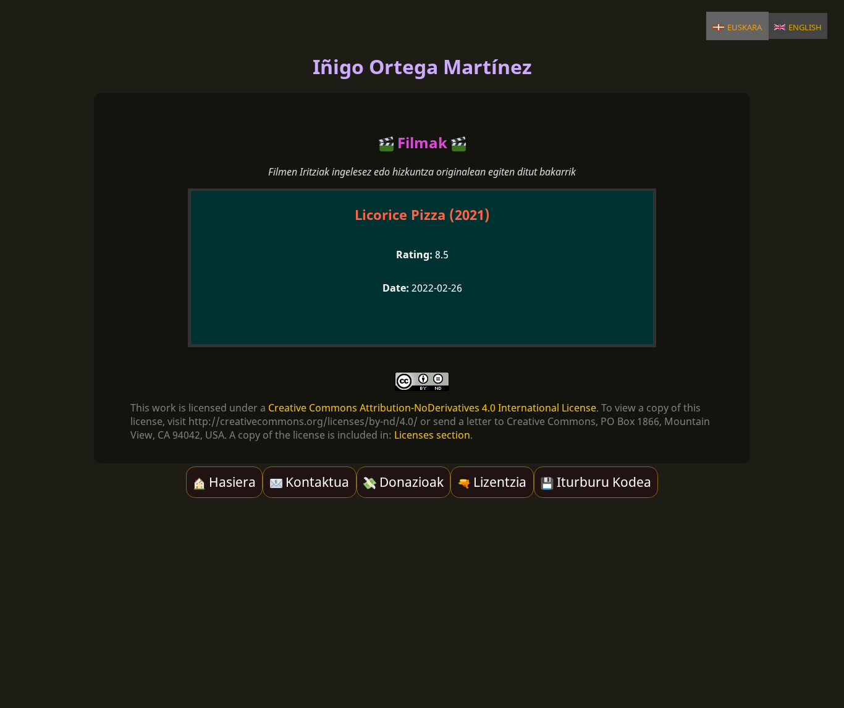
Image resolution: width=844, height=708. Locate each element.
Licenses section (432, 435)
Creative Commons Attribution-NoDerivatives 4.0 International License (432, 408)
